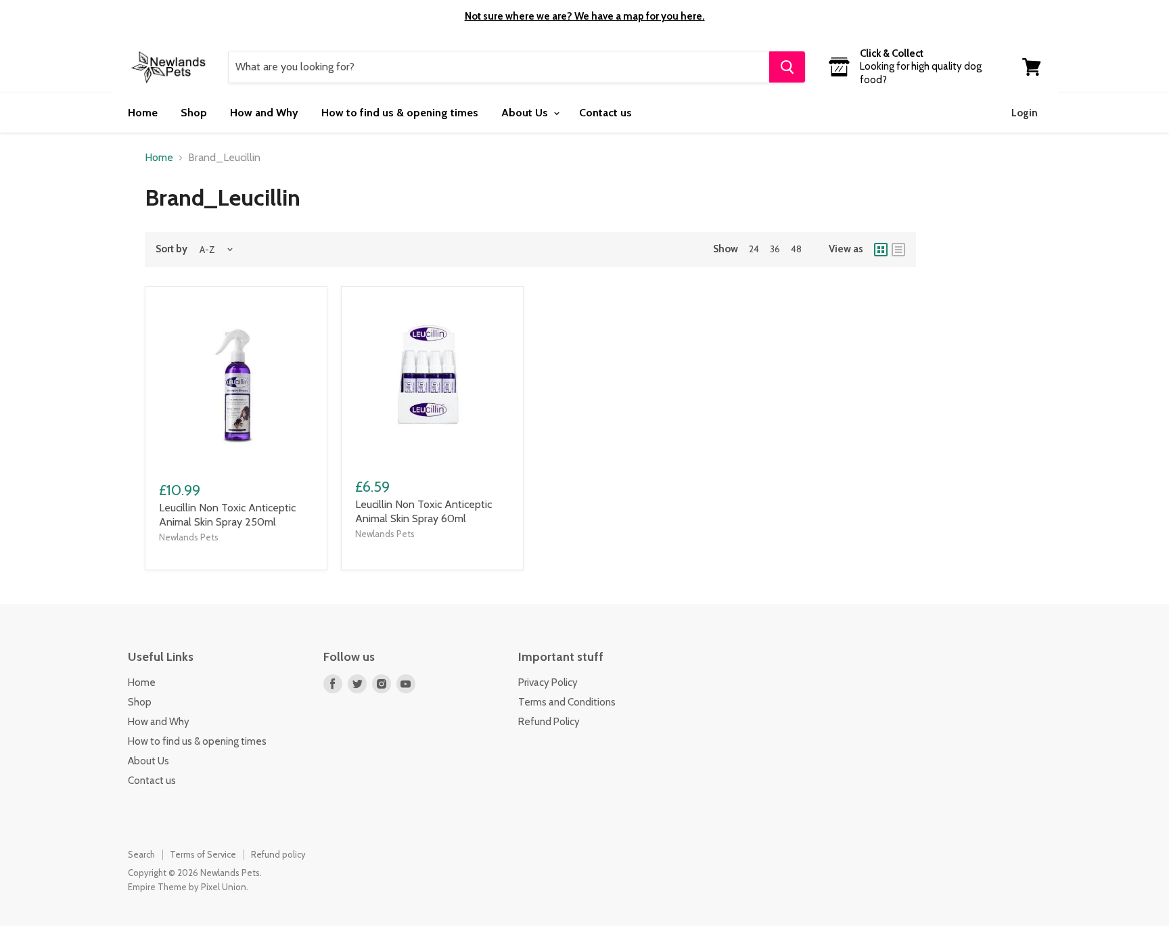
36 (775, 249)
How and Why (264, 112)
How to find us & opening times (399, 112)
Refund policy (278, 854)
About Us (526, 112)
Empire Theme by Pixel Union (187, 886)
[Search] (787, 67)
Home (143, 112)
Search (141, 854)
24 (754, 249)
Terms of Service (203, 854)
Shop (194, 112)
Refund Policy (549, 722)
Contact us (605, 112)
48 (796, 249)
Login (1024, 113)
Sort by (171, 249)
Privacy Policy (548, 682)
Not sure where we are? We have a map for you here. (585, 16)
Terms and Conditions (567, 702)
